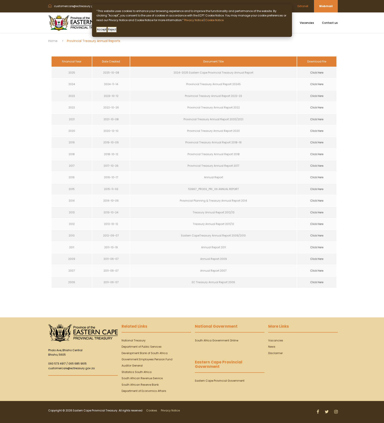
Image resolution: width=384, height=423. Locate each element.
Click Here (316, 72)
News (271, 347)
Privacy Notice (170, 410)
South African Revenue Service (142, 378)
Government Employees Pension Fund (147, 359)
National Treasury (134, 340)
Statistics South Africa (137, 372)
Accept (101, 29)
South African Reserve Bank (140, 385)
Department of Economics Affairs (144, 391)
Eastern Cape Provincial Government (219, 381)
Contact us (330, 23)
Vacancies (307, 23)
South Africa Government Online (216, 340)
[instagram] (336, 412)
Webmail (326, 6)
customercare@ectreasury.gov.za (71, 368)
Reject (112, 29)
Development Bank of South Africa (145, 353)
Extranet (303, 6)
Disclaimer (275, 353)
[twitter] (327, 412)
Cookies (151, 410)
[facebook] (318, 412)
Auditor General (132, 365)
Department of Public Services (142, 347)
